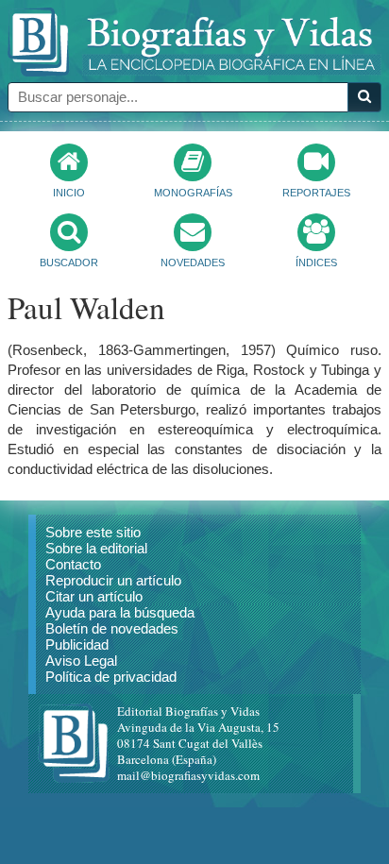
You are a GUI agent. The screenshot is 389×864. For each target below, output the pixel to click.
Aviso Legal (81, 660)
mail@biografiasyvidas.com (188, 775)
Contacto (73, 564)
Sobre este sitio (93, 532)
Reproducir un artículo (113, 580)
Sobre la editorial (96, 548)
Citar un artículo (94, 596)
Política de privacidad (111, 677)
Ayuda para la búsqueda (119, 612)
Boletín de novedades (111, 628)
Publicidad (77, 644)
